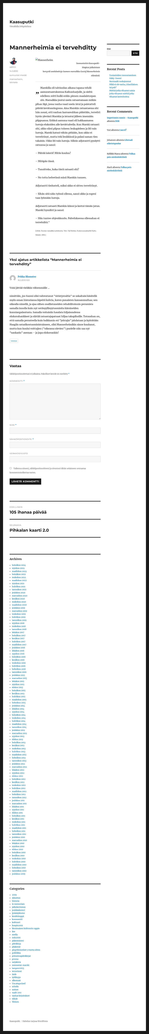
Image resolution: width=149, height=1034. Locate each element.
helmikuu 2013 (18, 758)
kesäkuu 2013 (18, 745)
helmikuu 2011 (18, 831)
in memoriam (18, 904)
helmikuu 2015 (19, 703)
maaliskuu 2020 (19, 605)
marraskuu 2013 (19, 733)
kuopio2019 (17, 925)
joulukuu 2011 (18, 800)
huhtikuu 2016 (18, 666)
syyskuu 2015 (18, 684)
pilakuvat (16, 947)
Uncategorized (18, 983)
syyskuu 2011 (18, 810)
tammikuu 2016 (19, 672)
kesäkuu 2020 (18, 599)
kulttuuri (16, 922)
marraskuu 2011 (19, 803)
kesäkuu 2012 (18, 782)
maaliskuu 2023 (19, 571)
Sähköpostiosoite (22, 439)
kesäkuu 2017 (18, 638)
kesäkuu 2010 (18, 855)
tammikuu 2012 (19, 797)
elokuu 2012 (17, 776)
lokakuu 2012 (18, 770)
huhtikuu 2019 (18, 617)
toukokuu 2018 (19, 626)
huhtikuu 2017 (18, 641)
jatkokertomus (19, 907)
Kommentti (17, 381)
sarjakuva (16, 962)
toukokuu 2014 (19, 718)
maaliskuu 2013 (19, 754)
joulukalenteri (18, 910)
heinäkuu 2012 (18, 779)
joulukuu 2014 (18, 706)
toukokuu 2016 (19, 663)
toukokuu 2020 (19, 602)
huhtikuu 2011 (18, 825)
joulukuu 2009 (18, 874)
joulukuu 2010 (18, 837)
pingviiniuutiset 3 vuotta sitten (26, 950)
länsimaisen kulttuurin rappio (26, 928)
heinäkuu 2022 (19, 574)
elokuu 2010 (17, 849)
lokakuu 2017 (18, 632)
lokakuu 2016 (18, 651)
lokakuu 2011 (18, 806)
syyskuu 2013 (18, 736)
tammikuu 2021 (19, 589)
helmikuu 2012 (19, 794)
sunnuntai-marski (18, 75)
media (15, 934)
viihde (15, 999)
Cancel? (123, 130)
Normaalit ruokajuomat (120, 81)
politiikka (16, 953)
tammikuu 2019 (19, 620)
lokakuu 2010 (18, 843)
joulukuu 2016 (18, 647)
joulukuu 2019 (18, 608)
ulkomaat (16, 980)
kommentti (17, 919)
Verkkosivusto (19, 453)
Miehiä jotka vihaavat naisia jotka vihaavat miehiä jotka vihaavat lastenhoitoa (122, 93)
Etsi (109, 49)
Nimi (13, 425)
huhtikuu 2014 (18, 721)
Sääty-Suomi (115, 78)
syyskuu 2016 (18, 654)
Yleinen (15, 1002)
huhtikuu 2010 (18, 861)
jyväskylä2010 (18, 913)
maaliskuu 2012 (19, 791)
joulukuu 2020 (18, 592)
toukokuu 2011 (18, 822)
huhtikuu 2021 (18, 586)
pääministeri (18, 941)
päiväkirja (16, 944)
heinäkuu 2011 (18, 816)
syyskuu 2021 (18, 583)
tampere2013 (18, 968)
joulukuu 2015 (18, 675)
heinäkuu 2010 (18, 852)
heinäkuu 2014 (18, 715)
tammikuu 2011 (19, 834)
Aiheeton (16, 898)
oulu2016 (16, 937)
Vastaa (14, 341)
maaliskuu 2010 (19, 865)
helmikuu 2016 (19, 669)
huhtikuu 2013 (18, 751)
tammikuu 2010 (19, 871)
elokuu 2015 (17, 687)
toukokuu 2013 (18, 748)
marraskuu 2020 (19, 596)
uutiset (15, 989)
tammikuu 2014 (19, 727)
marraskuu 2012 (19, 767)
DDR (117, 121)
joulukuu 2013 (18, 730)
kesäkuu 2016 (18, 660)
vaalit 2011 (16, 992)
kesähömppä (18, 916)
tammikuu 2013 (19, 761)
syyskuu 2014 (18, 712)
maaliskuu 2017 (19, 644)
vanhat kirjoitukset (21, 996)
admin (13, 67)
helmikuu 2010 (19, 868)
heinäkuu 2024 (19, 565)
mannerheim (16, 79)
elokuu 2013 (17, 739)
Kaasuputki (22, 21)
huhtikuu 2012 (18, 788)
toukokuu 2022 (19, 577)
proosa (15, 959)
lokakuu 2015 (18, 681)
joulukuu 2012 (18, 764)
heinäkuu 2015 (18, 690)
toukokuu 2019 (19, 614)
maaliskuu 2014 (19, 724)
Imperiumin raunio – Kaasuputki (122, 118)
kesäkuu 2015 (18, 693)
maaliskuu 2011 (19, 828)
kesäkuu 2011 (18, 819)
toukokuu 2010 (19, 858)
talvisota (14, 82)
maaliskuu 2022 (19, 580)
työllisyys (16, 977)
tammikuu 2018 (19, 629)
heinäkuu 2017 (18, 635)
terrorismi (17, 971)
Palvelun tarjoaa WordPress (35, 1021)
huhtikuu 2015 (18, 696)
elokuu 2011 (17, 813)
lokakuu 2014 (18, 709)
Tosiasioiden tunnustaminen (122, 75)
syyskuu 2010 (18, 846)
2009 (14, 895)
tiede (14, 974)
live (13, 931)
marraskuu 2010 (19, 840)
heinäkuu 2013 (18, 742)
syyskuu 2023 (18, 568)
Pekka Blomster (27, 276)
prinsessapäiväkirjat (21, 956)
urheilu (15, 986)
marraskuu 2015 (19, 678)
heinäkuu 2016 (19, 657)
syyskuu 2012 (18, 773)
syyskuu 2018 (18, 623)
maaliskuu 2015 (19, 699)
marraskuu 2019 (19, 611)
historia (15, 901)
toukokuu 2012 (19, 785)
